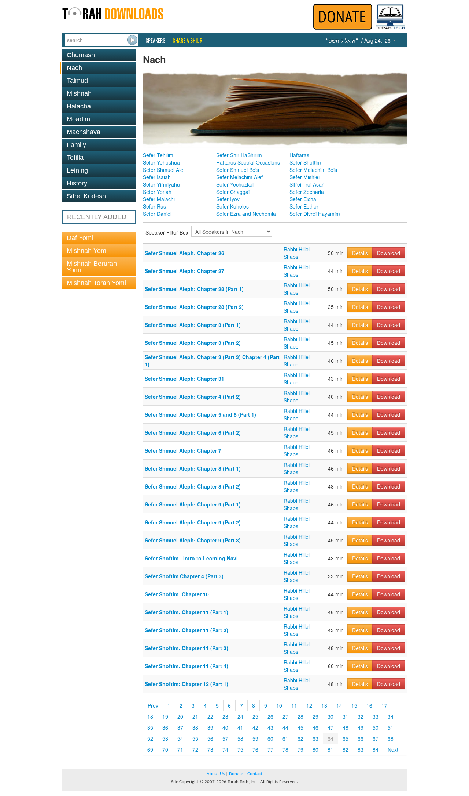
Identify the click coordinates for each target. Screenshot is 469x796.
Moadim (78, 119)
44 (285, 727)
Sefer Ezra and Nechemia (246, 213)
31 (345, 716)
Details (360, 253)
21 (195, 716)
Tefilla (75, 157)
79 (300, 749)
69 (150, 749)
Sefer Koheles (232, 206)
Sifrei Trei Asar (306, 184)
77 (270, 749)
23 (225, 716)
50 (375, 727)
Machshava (83, 132)
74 (225, 749)
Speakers (155, 40)
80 (315, 749)
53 (165, 738)
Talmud (77, 80)
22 (210, 716)
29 (315, 716)
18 (150, 716)
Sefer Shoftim (305, 162)
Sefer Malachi (159, 199)
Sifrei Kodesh (86, 196)
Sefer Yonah (157, 191)
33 (375, 716)
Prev (153, 705)
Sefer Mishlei (304, 177)
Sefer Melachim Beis (313, 169)
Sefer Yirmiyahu (161, 184)
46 (315, 727)
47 (330, 727)
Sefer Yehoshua (161, 162)
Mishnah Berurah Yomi (92, 267)
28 (300, 716)
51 (391, 727)
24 (240, 716)
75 (240, 749)
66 (360, 738)
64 (330, 738)
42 (255, 727)
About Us (216, 773)
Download (388, 253)
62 (300, 738)
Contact (254, 773)
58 (240, 738)
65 (345, 738)
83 (360, 749)
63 (315, 738)
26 (270, 716)
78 (285, 749)
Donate (236, 773)
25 (255, 716)
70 (165, 749)
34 (391, 716)
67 (375, 738)
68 (391, 738)
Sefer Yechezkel (235, 184)
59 (255, 738)
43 (270, 727)
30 (330, 716)
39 (210, 727)
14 (339, 705)
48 (345, 727)
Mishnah (79, 93)
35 (150, 727)
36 (165, 727)
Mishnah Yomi (87, 250)
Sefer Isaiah (157, 177)
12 (309, 705)
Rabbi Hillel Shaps (297, 253)
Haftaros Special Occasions (248, 162)
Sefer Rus (154, 206)
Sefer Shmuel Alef (164, 169)
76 (255, 749)
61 (285, 738)
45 (300, 727)
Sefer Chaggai (233, 191)
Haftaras (299, 155)
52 (150, 738)
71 (180, 749)
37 (180, 727)
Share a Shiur (187, 40)
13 (324, 705)
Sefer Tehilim (158, 155)
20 (180, 716)
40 (225, 727)
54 (180, 738)
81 (330, 749)
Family (76, 144)
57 (225, 738)
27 (285, 716)
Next (393, 749)
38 (195, 727)
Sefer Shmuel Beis (237, 169)
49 (360, 727)
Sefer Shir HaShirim (239, 155)
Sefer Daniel (157, 213)
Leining (77, 170)
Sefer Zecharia (306, 191)
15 (354, 705)
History (77, 183)
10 (279, 705)
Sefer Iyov (228, 199)
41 (240, 727)
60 (270, 738)
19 (165, 716)
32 (360, 716)
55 (195, 738)
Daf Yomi (80, 238)
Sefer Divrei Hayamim (314, 213)
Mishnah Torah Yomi (96, 283)
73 (210, 749)
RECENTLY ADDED (96, 217)
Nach (74, 67)
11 (294, 705)
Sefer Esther (303, 206)
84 (375, 749)
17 (384, 705)
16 (369, 705)
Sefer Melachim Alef (239, 177)
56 (210, 738)
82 (345, 749)
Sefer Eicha (302, 199)
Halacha (79, 106)
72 (195, 749)
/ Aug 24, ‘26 (358, 40)
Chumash (81, 55)
